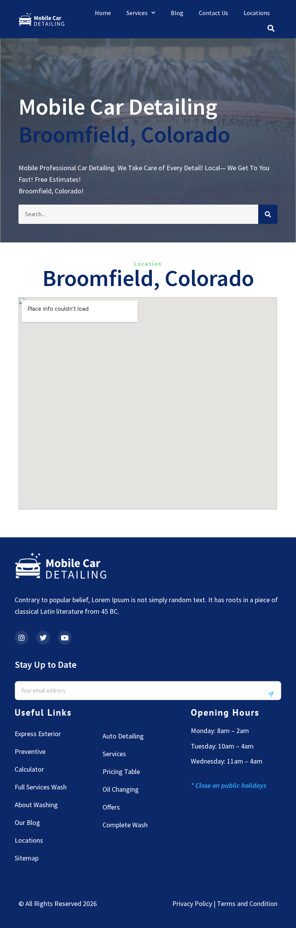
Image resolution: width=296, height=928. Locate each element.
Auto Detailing (123, 736)
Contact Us (213, 13)
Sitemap (27, 857)
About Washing (36, 804)
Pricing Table (121, 771)
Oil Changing (121, 789)
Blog (177, 13)
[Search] (268, 214)
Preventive (30, 751)
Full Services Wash (41, 786)
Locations (257, 13)
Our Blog (27, 822)
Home (103, 13)
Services (137, 13)
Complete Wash (125, 824)
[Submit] (273, 694)
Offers (111, 807)
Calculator (29, 769)
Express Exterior (38, 733)
